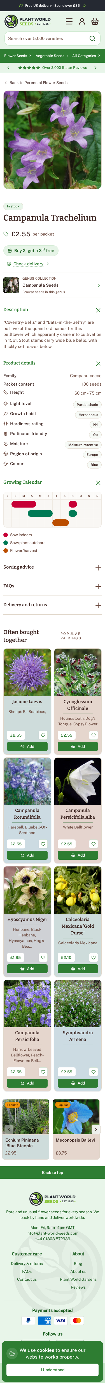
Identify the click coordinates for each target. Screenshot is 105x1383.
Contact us (27, 1279)
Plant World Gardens (78, 1279)
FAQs (8, 585)
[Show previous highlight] (8, 68)
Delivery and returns (25, 604)
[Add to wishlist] (43, 735)
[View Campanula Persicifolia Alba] (78, 810)
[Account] (82, 21)
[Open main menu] (69, 21)
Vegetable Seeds (50, 56)
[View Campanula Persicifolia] (27, 1035)
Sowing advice (18, 567)
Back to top (52, 1172)
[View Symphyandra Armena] (78, 1035)
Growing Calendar (22, 482)
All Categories (84, 56)
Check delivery (28, 263)
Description (15, 309)
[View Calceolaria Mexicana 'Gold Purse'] (78, 921)
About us (78, 1271)
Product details (19, 363)
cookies (45, 1350)
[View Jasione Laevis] (27, 701)
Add (30, 746)
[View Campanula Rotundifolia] (27, 810)
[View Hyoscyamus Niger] (27, 921)
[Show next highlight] (95, 68)
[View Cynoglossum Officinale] (78, 701)
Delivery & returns (27, 1263)
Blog (78, 1263)
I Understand (52, 1370)
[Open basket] (95, 21)
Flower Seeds (15, 56)
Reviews (78, 1287)
